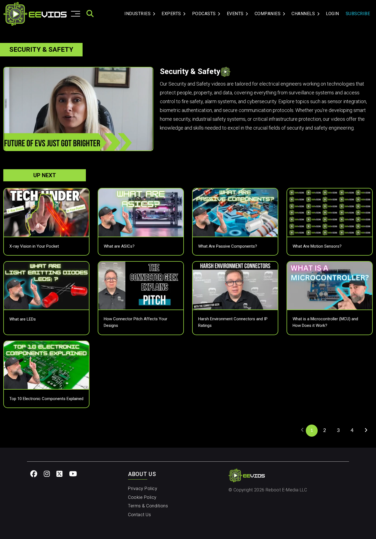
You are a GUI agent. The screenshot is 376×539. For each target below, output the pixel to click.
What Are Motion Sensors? (317, 246)
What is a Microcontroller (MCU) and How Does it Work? (325, 322)
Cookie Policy (142, 497)
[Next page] (365, 430)
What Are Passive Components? (227, 246)
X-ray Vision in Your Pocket (34, 246)
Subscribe (358, 13)
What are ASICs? (119, 246)
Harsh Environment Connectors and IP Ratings (233, 322)
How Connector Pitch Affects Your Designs (135, 322)
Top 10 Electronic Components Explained (46, 398)
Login (332, 13)
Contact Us (139, 514)
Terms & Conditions (148, 505)
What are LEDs (22, 319)
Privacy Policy (142, 488)
